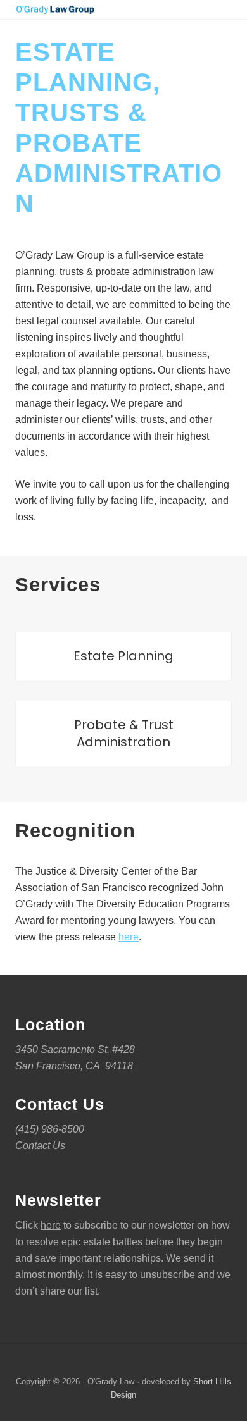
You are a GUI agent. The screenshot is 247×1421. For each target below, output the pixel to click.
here (128, 937)
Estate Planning (123, 656)
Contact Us (40, 1145)
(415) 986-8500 (49, 1129)
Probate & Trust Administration (124, 733)
